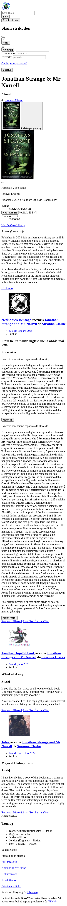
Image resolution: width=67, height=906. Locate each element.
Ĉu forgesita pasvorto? (14, 63)
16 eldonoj (7, 288)
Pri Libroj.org (9, 861)
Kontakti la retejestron (13, 867)
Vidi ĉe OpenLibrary (13, 225)
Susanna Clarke (54, 324)
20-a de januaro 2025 (21, 330)
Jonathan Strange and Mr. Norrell (30, 322)
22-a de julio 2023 (19, 664)
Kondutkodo (8, 880)
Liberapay (32, 892)
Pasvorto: (6, 56)
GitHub (52, 901)
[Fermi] (2, 36)
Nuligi (6, 42)
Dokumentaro (9, 874)
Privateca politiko (11, 886)
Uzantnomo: (8, 53)
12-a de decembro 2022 (22, 753)
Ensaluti (7, 69)
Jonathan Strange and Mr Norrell (31, 655)
